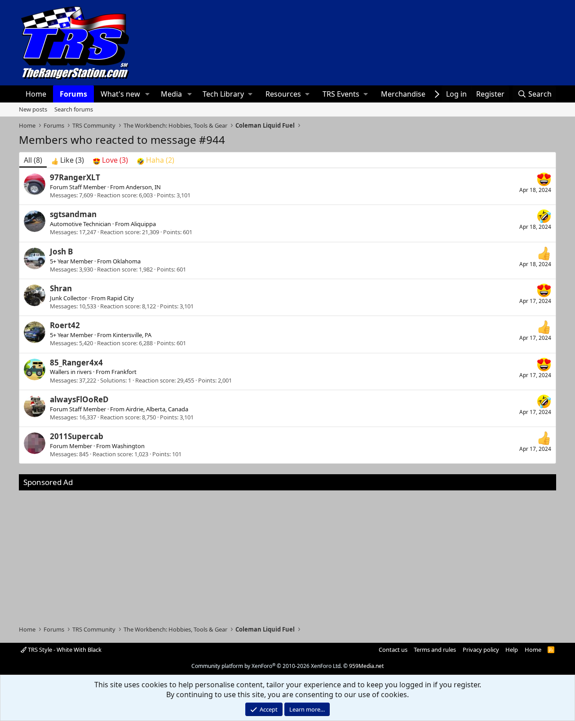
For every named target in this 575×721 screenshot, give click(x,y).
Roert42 (65, 325)
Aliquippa (143, 224)
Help (511, 649)
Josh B (61, 251)
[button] (147, 93)
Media (171, 94)
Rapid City (120, 298)
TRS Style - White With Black (64, 649)
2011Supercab (76, 436)
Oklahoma (127, 261)
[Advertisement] (287, 553)
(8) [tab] (33, 160)
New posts (33, 109)
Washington (128, 446)
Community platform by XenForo (266, 666)
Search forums (73, 109)
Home (36, 94)
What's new (120, 94)
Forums (73, 94)
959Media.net (366, 666)
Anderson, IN (143, 187)
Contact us (393, 649)
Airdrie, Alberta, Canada (157, 409)
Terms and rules (435, 649)
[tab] (67, 160)
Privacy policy (481, 649)
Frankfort (124, 372)
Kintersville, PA (132, 335)
